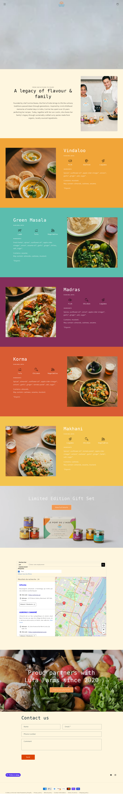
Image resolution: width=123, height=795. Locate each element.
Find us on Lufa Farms (61, 690)
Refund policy (48, 793)
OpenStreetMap (96, 635)
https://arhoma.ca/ (34, 595)
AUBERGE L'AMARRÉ (28, 612)
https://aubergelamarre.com (37, 632)
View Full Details (61, 507)
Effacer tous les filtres (25, 574)
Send (28, 757)
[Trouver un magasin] (103, 565)
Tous (22, 571)
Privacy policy (38, 793)
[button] (4, 4)
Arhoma (22, 585)
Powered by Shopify (26, 793)
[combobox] (64, 565)
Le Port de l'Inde (15, 793)
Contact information (60, 793)
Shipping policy (83, 793)
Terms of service (72, 793)
